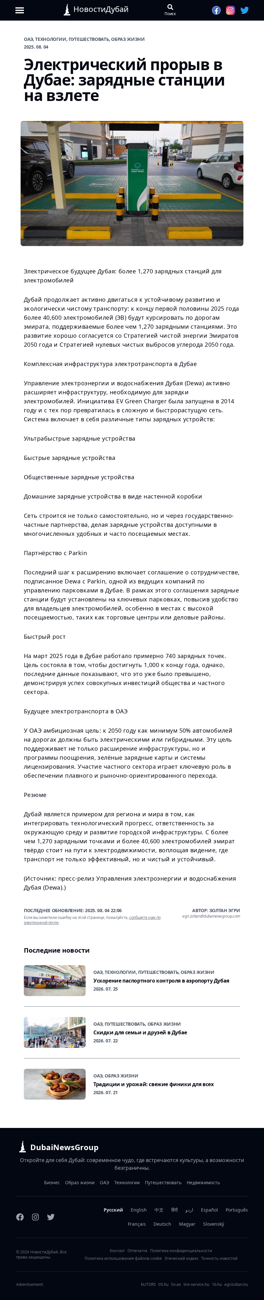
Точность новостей (219, 1258)
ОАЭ (104, 1182)
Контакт (117, 1250)
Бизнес (52, 1182)
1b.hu (217, 1284)
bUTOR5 (148, 1284)
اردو (189, 1210)
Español (209, 1210)
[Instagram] (35, 1217)
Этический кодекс (182, 1258)
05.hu (163, 1284)
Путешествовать (163, 1182)
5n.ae (176, 1284)
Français (137, 1224)
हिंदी (174, 1210)
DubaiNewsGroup (64, 1147)
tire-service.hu (196, 1284)
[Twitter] (51, 1217)
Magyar (187, 1224)
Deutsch (162, 1224)
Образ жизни (80, 1182)
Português (237, 1210)
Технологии (127, 1182)
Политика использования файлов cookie (123, 1258)
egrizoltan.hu (236, 1284)
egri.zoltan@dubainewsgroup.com (211, 916)
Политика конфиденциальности (181, 1250)
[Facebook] (20, 1217)
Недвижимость (203, 1182)
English (139, 1210)
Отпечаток (137, 1250)
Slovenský (213, 1224)
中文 (159, 1210)
